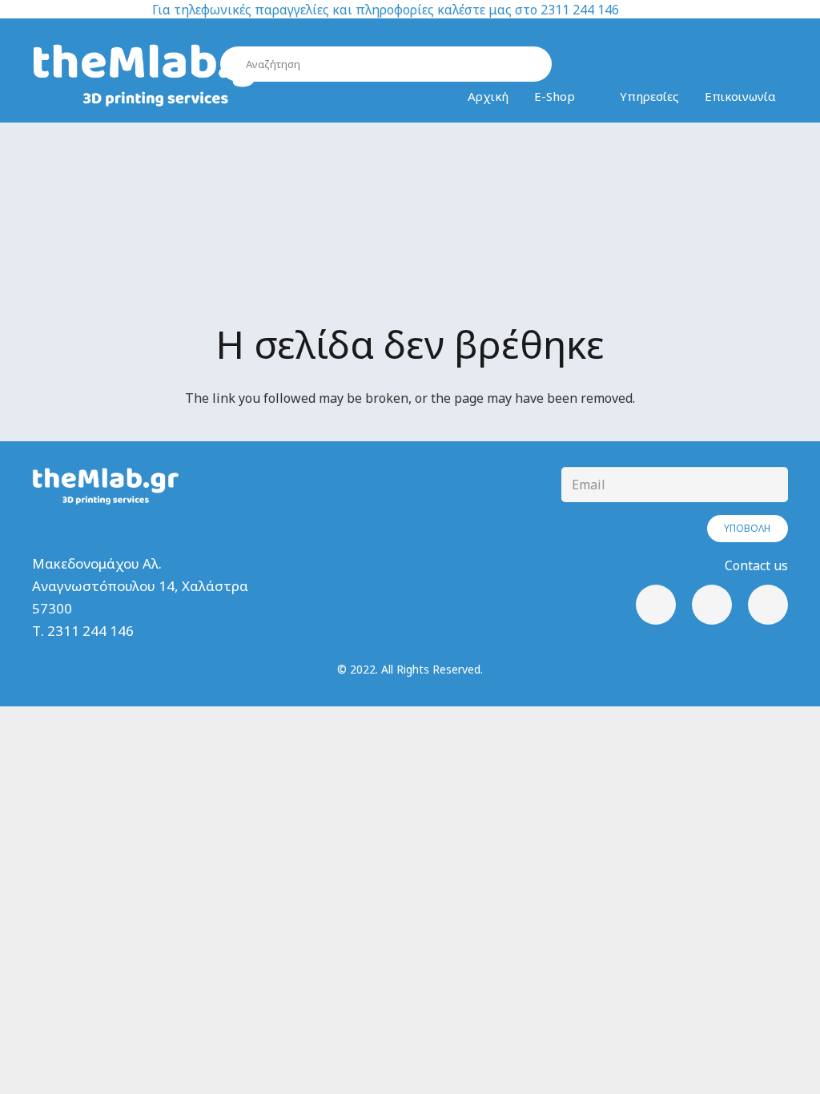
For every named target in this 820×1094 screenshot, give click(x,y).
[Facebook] (656, 605)
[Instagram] (712, 605)
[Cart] (734, 65)
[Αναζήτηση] (534, 64)
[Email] (768, 605)
